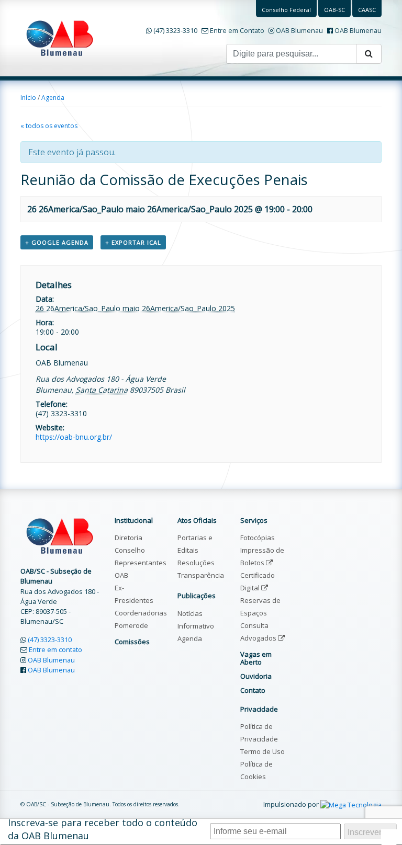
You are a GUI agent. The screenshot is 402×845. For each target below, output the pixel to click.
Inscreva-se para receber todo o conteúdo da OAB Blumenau (102, 829)
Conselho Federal (286, 10)
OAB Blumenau (299, 30)
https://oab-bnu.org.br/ (74, 437)
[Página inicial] (59, 37)
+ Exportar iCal (133, 242)
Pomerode (131, 625)
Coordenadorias (141, 613)
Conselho (130, 550)
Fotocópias (257, 537)
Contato (252, 690)
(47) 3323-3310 (175, 30)
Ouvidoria (256, 676)
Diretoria (128, 537)
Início (28, 97)
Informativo (195, 626)
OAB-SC (334, 10)
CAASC (367, 10)
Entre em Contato (237, 30)
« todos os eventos (48, 125)
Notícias (190, 613)
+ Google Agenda (56, 242)
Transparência (200, 575)
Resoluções (196, 562)
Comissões (132, 641)
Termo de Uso (262, 751)
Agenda (52, 97)
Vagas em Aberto (256, 657)
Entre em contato (55, 649)
